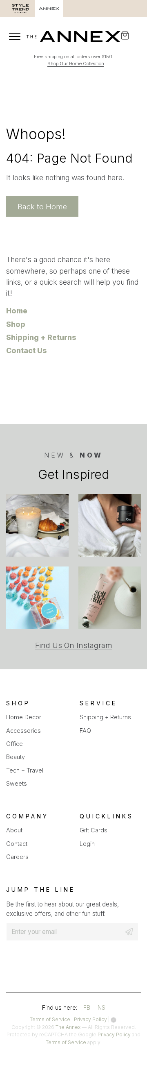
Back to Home (42, 206)
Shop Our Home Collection (75, 63)
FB (86, 1009)
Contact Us (26, 350)
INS (100, 1009)
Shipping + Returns (41, 337)
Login (87, 843)
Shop (15, 324)
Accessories (23, 730)
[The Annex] (73, 36)
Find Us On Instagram (73, 645)
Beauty (15, 756)
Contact (16, 843)
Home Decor (23, 717)
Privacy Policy (90, 1019)
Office (14, 743)
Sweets (16, 783)
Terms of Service (50, 1019)
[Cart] (130, 35)
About (14, 830)
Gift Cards (93, 830)
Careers (17, 856)
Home (16, 310)
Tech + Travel (24, 770)
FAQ (85, 730)
